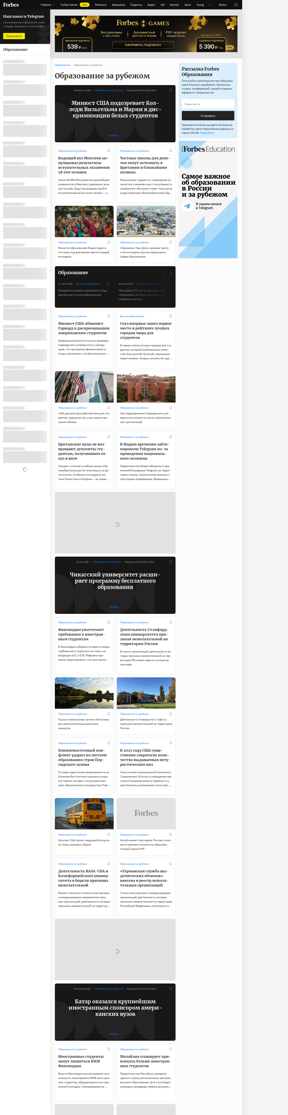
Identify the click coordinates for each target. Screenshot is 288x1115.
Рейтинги (101, 4)
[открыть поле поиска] (236, 5)
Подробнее (207, 132)
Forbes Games (74, 4)
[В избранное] (171, 90)
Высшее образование (88, 283)
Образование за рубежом (109, 90)
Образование (62, 65)
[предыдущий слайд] (164, 272)
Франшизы (118, 4)
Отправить (208, 116)
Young (200, 4)
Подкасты (136, 4)
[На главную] (11, 5)
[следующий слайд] (171, 272)
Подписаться (14, 36)
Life (162, 4)
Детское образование (149, 283)
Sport (188, 4)
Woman (174, 4)
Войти (222, 4)
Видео (151, 4)
